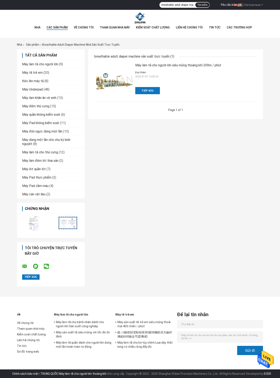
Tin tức (215, 27)
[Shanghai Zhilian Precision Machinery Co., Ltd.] (140, 18)
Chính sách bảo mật (25, 373)
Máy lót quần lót (34, 169)
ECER (267, 373)
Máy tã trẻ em (32, 73)
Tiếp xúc (147, 90)
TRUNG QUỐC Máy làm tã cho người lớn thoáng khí (73, 373)
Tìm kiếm (202, 4)
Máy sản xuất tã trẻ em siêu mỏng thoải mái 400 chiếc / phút (144, 324)
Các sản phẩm (57, 27)
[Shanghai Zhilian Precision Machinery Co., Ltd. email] (27, 266)
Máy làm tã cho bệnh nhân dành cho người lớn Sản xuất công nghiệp (80, 324)
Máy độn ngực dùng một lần (42, 131)
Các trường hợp (239, 27)
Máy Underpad (32, 89)
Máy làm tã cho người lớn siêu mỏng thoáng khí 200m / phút (178, 65)
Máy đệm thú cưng (35, 106)
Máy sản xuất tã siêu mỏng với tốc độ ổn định (83, 334)
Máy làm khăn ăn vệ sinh (39, 98)
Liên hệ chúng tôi (189, 27)
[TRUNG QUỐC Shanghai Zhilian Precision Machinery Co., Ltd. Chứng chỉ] (34, 223)
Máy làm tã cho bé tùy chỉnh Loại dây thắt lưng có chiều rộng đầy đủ (145, 344)
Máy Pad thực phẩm (36, 177)
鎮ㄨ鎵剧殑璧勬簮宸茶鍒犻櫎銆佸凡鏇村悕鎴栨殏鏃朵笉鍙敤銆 (144, 334)
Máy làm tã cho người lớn (40, 64)
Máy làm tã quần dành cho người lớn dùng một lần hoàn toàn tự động (83, 344)
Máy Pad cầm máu (35, 186)
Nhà (37, 27)
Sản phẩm (32, 44)
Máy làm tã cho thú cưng (40, 152)
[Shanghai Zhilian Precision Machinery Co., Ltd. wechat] (49, 266)
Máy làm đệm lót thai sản (40, 161)
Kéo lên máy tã (33, 81)
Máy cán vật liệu (34, 194)
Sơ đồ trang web (28, 351)
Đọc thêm (140, 72)
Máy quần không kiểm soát (41, 115)
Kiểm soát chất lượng (153, 27)
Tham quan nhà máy (115, 27)
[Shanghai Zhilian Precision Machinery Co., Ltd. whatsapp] (38, 266)
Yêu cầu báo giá (231, 4)
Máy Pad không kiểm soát (40, 123)
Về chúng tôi (84, 27)
